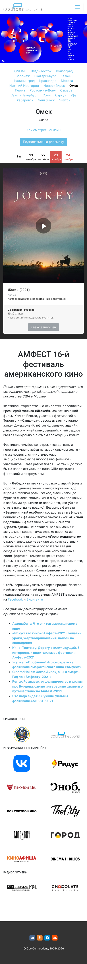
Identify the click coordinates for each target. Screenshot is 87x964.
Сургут (60, 95)
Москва (67, 81)
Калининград (24, 81)
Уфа (74, 95)
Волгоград (64, 71)
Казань (66, 76)
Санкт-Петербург (24, 95)
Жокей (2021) (19, 290)
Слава (43, 120)
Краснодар (47, 81)
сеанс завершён (43, 327)
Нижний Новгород (24, 85)
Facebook (15, 599)
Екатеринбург (45, 76)
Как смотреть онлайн (43, 130)
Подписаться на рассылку (43, 142)
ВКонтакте (35, 599)
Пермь (20, 90)
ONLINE (20, 71)
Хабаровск (25, 100)
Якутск (64, 100)
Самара (66, 90)
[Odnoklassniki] (40, 938)
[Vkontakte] (32, 938)
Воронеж (23, 76)
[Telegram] (47, 938)
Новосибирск (54, 85)
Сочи (47, 95)
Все (19, 156)
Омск (73, 85)
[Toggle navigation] (77, 7)
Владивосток (41, 71)
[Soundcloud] (55, 938)
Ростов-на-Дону (43, 90)
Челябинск (46, 100)
